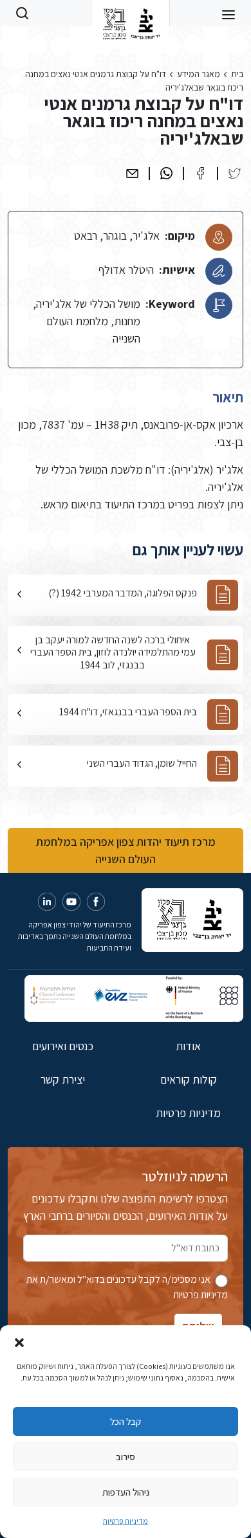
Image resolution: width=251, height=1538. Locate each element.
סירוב (125, 1457)
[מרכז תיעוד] (130, 13)
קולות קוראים (188, 1079)
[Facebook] (200, 173)
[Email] (132, 173)
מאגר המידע (198, 74)
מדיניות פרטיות (125, 1521)
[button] (19, 1341)
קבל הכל (125, 1421)
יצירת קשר (63, 1079)
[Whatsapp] (166, 173)
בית (237, 74)
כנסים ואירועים (62, 1046)
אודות (188, 1046)
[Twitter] (234, 173)
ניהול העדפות (125, 1492)
